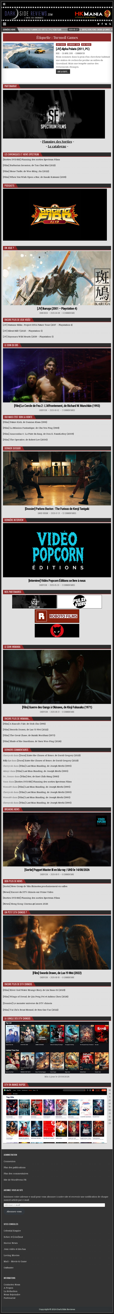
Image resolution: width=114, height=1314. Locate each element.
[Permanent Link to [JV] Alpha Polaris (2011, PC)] (28, 55)
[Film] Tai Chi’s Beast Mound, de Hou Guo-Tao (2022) (30, 1010)
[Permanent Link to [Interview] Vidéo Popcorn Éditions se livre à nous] (57, 550)
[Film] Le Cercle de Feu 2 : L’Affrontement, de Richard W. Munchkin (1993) (57, 406)
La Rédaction (10, 1291)
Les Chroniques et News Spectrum (21, 154)
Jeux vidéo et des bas (15, 1249)
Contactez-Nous (12, 1284)
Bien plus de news (13, 881)
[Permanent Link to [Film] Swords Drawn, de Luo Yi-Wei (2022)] (57, 942)
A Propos (8, 1288)
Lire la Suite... (63, 71)
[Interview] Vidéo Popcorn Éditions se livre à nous (57, 580)
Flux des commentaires (16, 1173)
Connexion (9, 1161)
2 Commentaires (68, 410)
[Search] (110, 24)
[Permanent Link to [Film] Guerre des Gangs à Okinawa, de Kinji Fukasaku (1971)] (57, 677)
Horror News (11, 1243)
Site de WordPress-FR (15, 1180)
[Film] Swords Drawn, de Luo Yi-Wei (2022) (57, 973)
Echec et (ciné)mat (13, 1237)
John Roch (43, 313)
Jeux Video (86, 44)
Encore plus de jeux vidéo (17, 320)
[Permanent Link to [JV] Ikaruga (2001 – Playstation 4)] (57, 278)
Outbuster (9, 1267)
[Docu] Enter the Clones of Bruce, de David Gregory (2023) (49, 755)
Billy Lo (7, 760)
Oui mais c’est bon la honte (18, 417)
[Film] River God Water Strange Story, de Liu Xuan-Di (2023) (34, 990)
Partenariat (9, 1298)
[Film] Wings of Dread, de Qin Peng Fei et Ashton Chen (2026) (35, 996)
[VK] (106, 24)
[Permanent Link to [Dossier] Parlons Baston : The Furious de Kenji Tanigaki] (57, 478)
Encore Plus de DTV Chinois (18, 984)
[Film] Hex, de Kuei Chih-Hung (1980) (39, 776)
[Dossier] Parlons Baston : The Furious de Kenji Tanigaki (57, 509)
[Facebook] (102, 24)
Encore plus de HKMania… (17, 718)
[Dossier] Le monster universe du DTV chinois (27, 1003)
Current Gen (73, 44)
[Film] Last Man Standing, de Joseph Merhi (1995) (45, 766)
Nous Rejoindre (12, 1294)
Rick (57, 53)
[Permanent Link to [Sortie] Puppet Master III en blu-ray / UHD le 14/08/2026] (57, 839)
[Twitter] (98, 24)
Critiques (61, 44)
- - (57, 146)
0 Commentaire (69, 313)
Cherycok (43, 410)
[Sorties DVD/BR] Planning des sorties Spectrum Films (43, 782)
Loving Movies (11, 1255)
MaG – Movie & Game (15, 1261)
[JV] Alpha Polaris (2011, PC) (73, 49)
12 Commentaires (69, 513)
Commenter (80, 53)
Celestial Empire (12, 1231)
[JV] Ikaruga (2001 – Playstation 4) (57, 308)
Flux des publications (15, 1167)
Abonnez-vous (14, 1211)
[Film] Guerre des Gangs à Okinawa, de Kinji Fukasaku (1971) (57, 707)
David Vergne (43, 513)
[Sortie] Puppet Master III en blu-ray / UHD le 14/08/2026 (57, 870)
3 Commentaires (68, 585)
